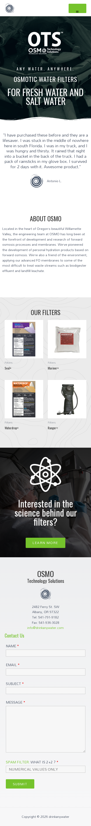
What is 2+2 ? (32, 762)
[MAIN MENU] (77, 8)
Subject (15, 683)
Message (15, 702)
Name (12, 645)
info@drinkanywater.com (45, 628)
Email (13, 664)
